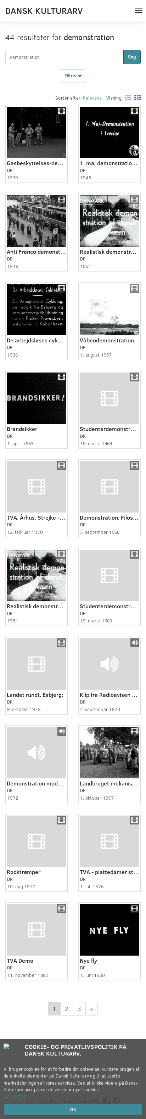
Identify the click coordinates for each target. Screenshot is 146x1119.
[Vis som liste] (126, 97)
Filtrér (71, 76)
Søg (132, 57)
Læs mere (15, 1096)
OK (73, 1109)
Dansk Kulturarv (44, 10)
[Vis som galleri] (136, 97)
